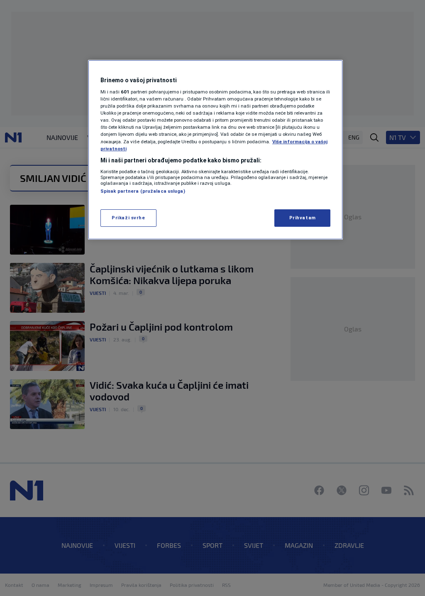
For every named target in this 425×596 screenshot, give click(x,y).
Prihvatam (302, 218)
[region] (215, 150)
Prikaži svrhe (128, 218)
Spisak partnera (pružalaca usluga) (142, 191)
